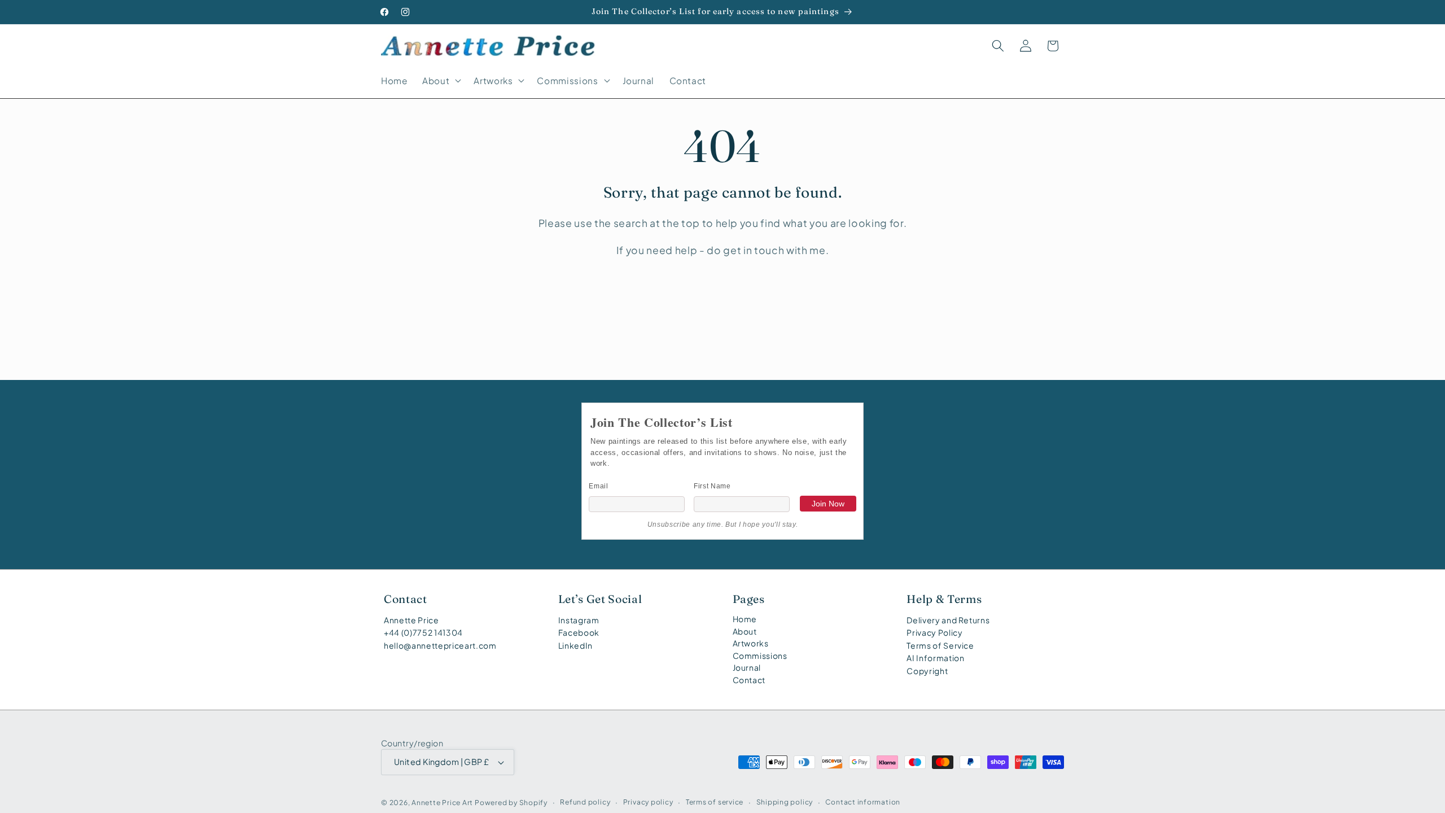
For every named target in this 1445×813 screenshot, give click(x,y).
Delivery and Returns (948, 620)
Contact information (862, 801)
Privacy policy (648, 801)
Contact (749, 680)
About (745, 631)
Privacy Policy (934, 632)
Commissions (760, 655)
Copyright (927, 671)
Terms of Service (940, 645)
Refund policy (585, 801)
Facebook (578, 632)
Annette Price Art (442, 802)
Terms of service (714, 801)
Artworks (751, 643)
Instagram (578, 620)
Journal (747, 667)
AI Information (935, 658)
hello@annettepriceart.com (440, 645)
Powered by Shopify (511, 802)
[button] (440, 81)
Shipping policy (784, 801)
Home (745, 619)
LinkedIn (575, 645)
